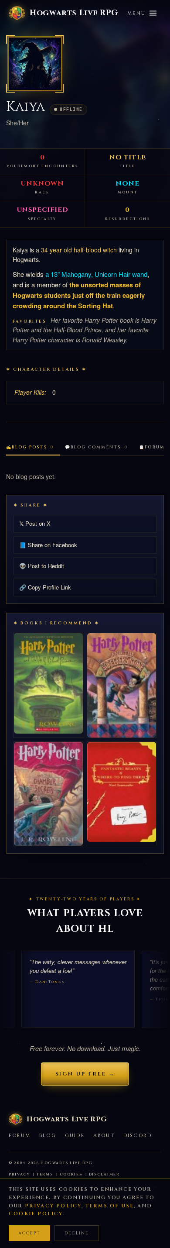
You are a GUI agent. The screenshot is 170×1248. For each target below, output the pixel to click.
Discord (137, 1135)
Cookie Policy (36, 1213)
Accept (29, 1233)
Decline (77, 1233)
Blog (47, 1135)
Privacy (19, 1174)
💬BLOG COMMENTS (96, 447)
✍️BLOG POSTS (30, 447)
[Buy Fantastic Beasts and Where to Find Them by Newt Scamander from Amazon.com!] (121, 792)
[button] (35, 64)
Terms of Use (109, 1206)
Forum (20, 1135)
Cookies (71, 1174)
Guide (75, 1135)
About (104, 1135)
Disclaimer (104, 1174)
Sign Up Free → (85, 1073)
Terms (45, 1174)
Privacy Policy (53, 1206)
